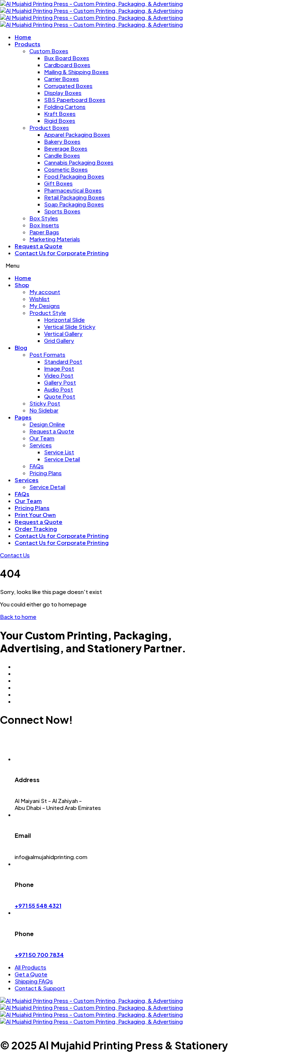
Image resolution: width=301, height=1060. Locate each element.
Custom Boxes (48, 50)
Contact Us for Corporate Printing (62, 252)
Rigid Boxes (59, 120)
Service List (59, 451)
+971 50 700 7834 (39, 954)
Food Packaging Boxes (74, 176)
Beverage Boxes (65, 148)
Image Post (59, 368)
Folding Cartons (65, 106)
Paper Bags (44, 231)
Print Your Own (35, 514)
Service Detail (62, 458)
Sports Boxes (62, 211)
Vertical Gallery (63, 333)
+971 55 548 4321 (38, 905)
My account (44, 291)
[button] (15, 554)
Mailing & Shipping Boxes (76, 71)
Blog (21, 347)
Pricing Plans (45, 472)
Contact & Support (40, 987)
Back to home (18, 616)
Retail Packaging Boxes (74, 197)
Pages (23, 417)
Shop (22, 284)
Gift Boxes (58, 183)
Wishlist (39, 298)
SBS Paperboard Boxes (74, 99)
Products (27, 43)
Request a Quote (38, 245)
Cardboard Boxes (67, 64)
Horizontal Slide (64, 319)
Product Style (47, 312)
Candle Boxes (62, 155)
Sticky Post (44, 403)
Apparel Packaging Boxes (77, 134)
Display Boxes (62, 92)
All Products (30, 967)
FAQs (36, 465)
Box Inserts (44, 224)
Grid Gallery (59, 340)
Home (23, 36)
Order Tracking (36, 528)
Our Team (41, 437)
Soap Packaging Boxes (74, 204)
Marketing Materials (54, 238)
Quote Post (59, 396)
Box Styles (43, 217)
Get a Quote (31, 974)
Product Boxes (49, 127)
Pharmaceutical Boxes (73, 190)
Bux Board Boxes (66, 57)
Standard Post (63, 361)
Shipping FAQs (34, 981)
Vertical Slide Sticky (69, 326)
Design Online (47, 424)
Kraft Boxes (60, 113)
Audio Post (58, 389)
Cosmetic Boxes (66, 169)
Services (40, 444)
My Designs (44, 305)
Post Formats (47, 354)
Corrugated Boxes (68, 85)
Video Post (58, 375)
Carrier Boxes (61, 78)
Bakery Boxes (62, 141)
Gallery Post (60, 382)
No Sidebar (43, 410)
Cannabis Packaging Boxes (78, 162)
